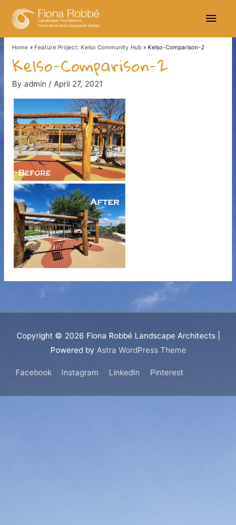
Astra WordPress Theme (141, 350)
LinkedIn (124, 372)
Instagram (80, 372)
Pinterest (166, 372)
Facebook (33, 372)
